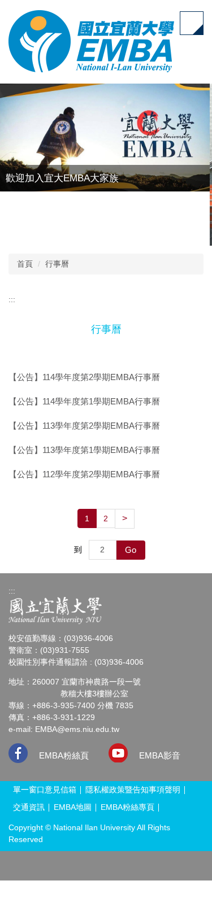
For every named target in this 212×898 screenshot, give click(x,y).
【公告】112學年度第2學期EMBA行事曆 (84, 474)
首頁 (25, 263)
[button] (169, 231)
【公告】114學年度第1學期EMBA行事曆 (84, 401)
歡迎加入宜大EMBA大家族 (62, 178)
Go (130, 550)
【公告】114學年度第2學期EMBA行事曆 (84, 377)
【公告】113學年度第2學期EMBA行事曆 (84, 425)
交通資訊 (29, 807)
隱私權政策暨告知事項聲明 (132, 789)
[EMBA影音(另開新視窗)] (118, 752)
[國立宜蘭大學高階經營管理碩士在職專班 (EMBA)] (91, 41)
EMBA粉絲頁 (64, 755)
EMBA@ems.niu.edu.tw (77, 729)
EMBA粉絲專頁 (127, 807)
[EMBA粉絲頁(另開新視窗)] (18, 753)
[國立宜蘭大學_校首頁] (55, 609)
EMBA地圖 (73, 807)
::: (11, 299)
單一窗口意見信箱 (44, 789)
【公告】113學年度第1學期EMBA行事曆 (84, 450)
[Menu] (192, 23)
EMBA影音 (159, 755)
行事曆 (57, 263)
